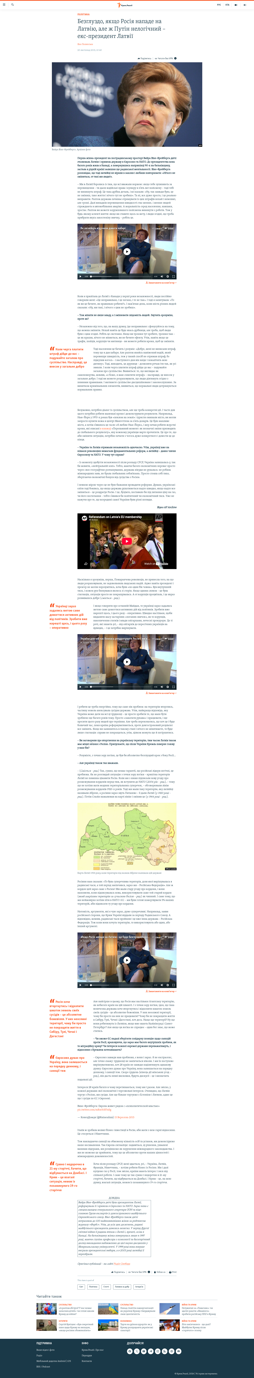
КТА (227, 5)
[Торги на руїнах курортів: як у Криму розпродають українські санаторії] (108, 1325)
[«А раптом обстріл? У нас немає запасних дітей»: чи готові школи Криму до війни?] (46, 1309)
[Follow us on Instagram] (158, 1351)
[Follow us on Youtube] (144, 1351)
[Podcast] (171, 1351)
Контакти (87, 1361)
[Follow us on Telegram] (150, 1351)
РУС (219, 5)
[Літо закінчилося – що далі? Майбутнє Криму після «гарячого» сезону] (169, 1325)
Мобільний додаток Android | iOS (53, 1361)
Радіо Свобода (122, 1264)
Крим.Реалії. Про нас (93, 1350)
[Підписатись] (178, 1351)
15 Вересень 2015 (124, 1117)
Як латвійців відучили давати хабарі (103, 228)
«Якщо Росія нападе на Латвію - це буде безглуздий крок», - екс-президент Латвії (129, 937)
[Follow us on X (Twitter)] (136, 1351)
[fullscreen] (174, 276)
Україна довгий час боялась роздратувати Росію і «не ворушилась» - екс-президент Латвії (135, 638)
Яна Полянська (85, 44)
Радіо (39, 1356)
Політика (83, 14)
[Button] (144, 59)
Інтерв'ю (63, 1321)
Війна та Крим (189, 1305)
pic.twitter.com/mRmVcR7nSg (94, 1110)
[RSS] (164, 1351)
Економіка (126, 1321)
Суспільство (65, 1305)
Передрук (87, 1356)
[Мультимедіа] (236, 5)
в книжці (105, 428)
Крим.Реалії (89, 232)
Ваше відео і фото (45, 1350)
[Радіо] (244, 5)
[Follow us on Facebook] (130, 1351)
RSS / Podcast (43, 1367)
